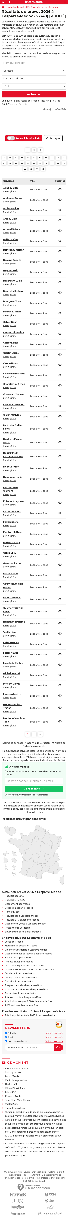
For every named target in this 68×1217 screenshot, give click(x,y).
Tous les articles (14, 1175)
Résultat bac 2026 (14, 896)
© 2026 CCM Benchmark (34, 1181)
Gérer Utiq (29, 1178)
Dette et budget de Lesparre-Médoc (24, 965)
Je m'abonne (32, 788)
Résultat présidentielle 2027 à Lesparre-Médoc (30, 1015)
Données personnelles (51, 1175)
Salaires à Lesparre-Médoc (19, 957)
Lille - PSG (10, 1092)
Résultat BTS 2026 (15, 900)
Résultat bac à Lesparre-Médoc (21, 915)
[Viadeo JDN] (50, 1207)
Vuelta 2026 (11, 1104)
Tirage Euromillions (15, 1108)
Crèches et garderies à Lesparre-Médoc (26, 949)
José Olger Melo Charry (17, 1100)
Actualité (11, 1033)
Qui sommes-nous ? (13, 1172)
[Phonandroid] (50, 1213)
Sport (10, 1037)
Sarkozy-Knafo (13, 1072)
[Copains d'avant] (18, 1207)
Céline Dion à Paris (15, 1088)
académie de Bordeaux (40, 39)
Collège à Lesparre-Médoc (19, 907)
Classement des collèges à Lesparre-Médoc (28, 953)
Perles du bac (12, 911)
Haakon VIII (11, 1084)
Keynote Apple (13, 1096)
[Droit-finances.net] (50, 1201)
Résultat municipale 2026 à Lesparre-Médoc (29, 1001)
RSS (24, 1175)
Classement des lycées (17, 904)
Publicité (51, 1172)
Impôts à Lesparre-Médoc (19, 961)
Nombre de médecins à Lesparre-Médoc (27, 989)
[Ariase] (18, 1213)
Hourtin (45, 100)
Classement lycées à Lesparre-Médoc (25, 923)
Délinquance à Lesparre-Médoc (22, 977)
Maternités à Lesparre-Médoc (21, 945)
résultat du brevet (14, 21)
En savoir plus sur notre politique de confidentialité (26, 795)
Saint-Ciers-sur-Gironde (14, 104)
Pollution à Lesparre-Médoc (20, 981)
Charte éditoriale (38, 1172)
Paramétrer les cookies (13, 1178)
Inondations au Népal (16, 1068)
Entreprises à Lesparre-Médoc (21, 993)
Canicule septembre (16, 1080)
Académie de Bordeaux (45, 7)
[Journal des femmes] (18, 1195)
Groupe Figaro (58, 1178)
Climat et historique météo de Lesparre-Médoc (30, 969)
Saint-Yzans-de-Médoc (26, 100)
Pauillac (56, 100)
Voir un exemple (54, 1033)
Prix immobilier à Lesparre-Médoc (23, 997)
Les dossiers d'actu (17, 1041)
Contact (60, 1172)
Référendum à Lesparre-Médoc (22, 1005)
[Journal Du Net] (18, 1201)
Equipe (27, 1172)
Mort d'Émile (12, 1076)
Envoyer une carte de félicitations (23, 931)
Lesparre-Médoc (14, 941)
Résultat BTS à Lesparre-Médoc (22, 919)
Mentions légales (43, 1178)
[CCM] (50, 1195)
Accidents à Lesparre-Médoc (20, 973)
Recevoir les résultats (28, 138)
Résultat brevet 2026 (18, 7)
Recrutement (34, 1175)
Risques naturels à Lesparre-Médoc (24, 985)
